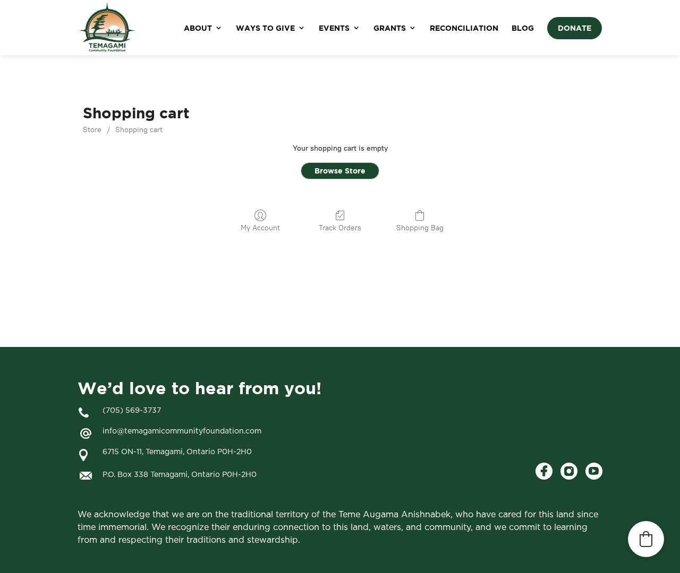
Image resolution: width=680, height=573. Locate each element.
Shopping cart (139, 129)
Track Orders (340, 227)
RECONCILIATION (464, 27)
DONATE (574, 27)
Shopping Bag (420, 227)
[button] (646, 539)
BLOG (523, 27)
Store (92, 129)
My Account (260, 227)
